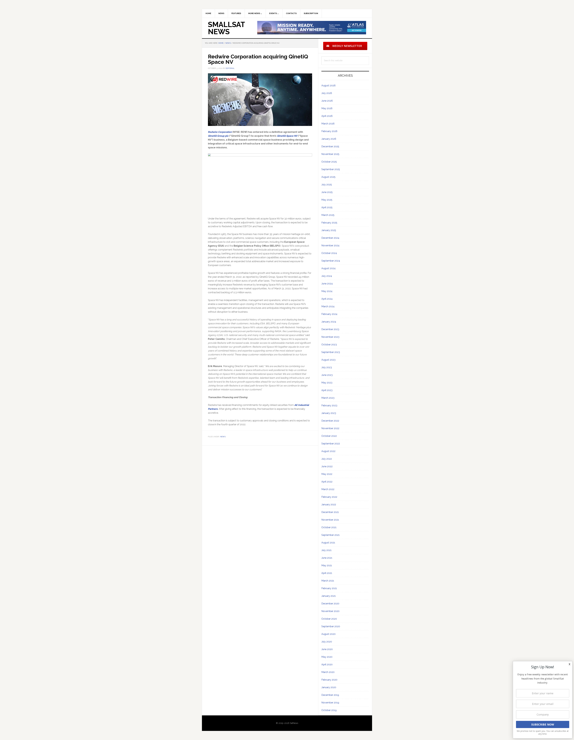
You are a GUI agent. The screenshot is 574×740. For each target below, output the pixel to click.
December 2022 (330, 420)
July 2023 (326, 367)
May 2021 (326, 565)
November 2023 (330, 336)
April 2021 (326, 573)
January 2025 (328, 230)
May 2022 (326, 474)
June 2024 (327, 283)
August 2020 (328, 634)
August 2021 (328, 542)
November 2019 (330, 702)
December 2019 (330, 695)
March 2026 (328, 123)
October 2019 (329, 710)
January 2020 (328, 687)
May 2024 (326, 291)
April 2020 (327, 664)
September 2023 (330, 352)
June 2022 (327, 466)
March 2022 (327, 489)
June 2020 (327, 649)
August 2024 (328, 268)
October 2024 (329, 253)
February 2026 (329, 131)
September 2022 (330, 443)
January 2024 (328, 321)
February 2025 (329, 222)
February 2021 (329, 588)
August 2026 (328, 85)
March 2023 (327, 397)
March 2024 (328, 306)
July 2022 (326, 458)
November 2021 (330, 519)
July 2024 (326, 276)
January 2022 (328, 504)
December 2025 (330, 146)
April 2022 (326, 481)
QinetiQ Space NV (287, 135)
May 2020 (326, 656)
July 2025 (326, 184)
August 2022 (328, 451)
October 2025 (329, 161)
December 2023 (330, 329)
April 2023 (326, 390)
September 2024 (330, 260)
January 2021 (328, 596)
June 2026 (327, 100)
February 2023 (329, 405)
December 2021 (330, 512)
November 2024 (330, 245)
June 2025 (327, 192)
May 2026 (326, 108)
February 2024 (329, 314)
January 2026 (328, 138)
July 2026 (326, 93)
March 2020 (328, 672)
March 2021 (327, 580)
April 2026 (327, 116)
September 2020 (330, 626)
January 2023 (328, 413)
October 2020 (329, 618)
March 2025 (327, 215)
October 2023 (329, 344)
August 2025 (328, 177)
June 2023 (327, 375)
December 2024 (330, 237)
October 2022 (329, 436)
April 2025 (326, 207)
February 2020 (329, 679)
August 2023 (328, 359)
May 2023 (326, 382)
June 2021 (326, 557)
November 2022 (330, 428)
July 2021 (326, 550)
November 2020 (330, 611)
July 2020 (326, 641)
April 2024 (327, 298)
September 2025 (330, 169)
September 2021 (330, 535)
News (223, 437)
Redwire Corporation (220, 132)
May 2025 (326, 199)
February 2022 (329, 496)
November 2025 (330, 154)
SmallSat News (226, 28)
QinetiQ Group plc (218, 135)
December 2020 (330, 603)
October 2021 (328, 527)
